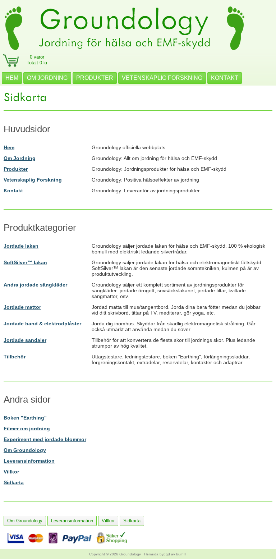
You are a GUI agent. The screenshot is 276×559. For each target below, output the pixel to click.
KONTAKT (224, 78)
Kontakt (13, 190)
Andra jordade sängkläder (35, 285)
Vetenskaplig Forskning (33, 180)
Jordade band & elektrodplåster (42, 323)
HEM (11, 78)
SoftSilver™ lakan (25, 262)
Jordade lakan (21, 246)
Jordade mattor (22, 307)
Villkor (11, 472)
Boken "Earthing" (25, 418)
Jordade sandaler (25, 340)
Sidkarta (14, 482)
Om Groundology (25, 450)
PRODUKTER (94, 78)
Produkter (16, 169)
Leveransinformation (29, 461)
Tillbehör (15, 356)
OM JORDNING (47, 78)
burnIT (181, 554)
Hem (9, 147)
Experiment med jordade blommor (45, 439)
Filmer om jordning (27, 428)
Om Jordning (20, 158)
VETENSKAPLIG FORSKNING (162, 78)
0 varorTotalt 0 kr (37, 59)
